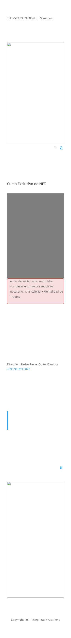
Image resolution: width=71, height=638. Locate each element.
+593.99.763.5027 (18, 369)
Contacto (18, 418)
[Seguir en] (42, 24)
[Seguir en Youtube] (26, 388)
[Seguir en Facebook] (10, 26)
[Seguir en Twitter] (18, 26)
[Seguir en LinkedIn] (34, 26)
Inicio (15, 413)
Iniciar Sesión (21, 428)
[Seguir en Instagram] (26, 26)
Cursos (16, 423)
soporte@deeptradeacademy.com (29, 374)
